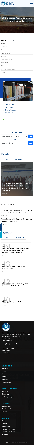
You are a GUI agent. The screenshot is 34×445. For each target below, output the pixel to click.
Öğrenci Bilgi (5, 394)
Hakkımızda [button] (4, 43)
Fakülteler (4, 411)
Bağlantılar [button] (4, 56)
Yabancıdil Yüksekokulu (8, 429)
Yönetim (4, 371)
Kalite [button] (2, 66)
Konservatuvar (6, 426)
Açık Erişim (8, 107)
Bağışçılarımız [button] (4, 62)
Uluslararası (5, 379)
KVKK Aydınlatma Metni (8, 348)
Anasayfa (1, 235)
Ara (30, 136)
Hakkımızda (5, 368)
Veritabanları (9, 113)
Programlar (5, 434)
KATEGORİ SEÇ (19, 159)
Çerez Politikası (6, 350)
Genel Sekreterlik (6, 406)
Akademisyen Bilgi (7, 397)
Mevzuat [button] (3, 46)
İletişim (3, 72)
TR (12, 40)
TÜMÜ (6, 159)
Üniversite (1, 227)
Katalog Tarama (10, 110)
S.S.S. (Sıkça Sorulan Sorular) (8, 69)
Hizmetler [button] (3, 50)
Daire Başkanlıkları (7, 409)
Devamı (4, 256)
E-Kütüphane (9, 104)
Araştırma (4, 376)
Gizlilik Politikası (6, 353)
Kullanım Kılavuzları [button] (6, 59)
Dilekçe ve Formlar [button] (5, 53)
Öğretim (4, 374)
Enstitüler (4, 423)
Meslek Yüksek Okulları (8, 432)
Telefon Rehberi (6, 382)
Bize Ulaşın (5, 391)
